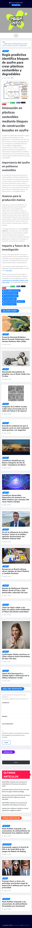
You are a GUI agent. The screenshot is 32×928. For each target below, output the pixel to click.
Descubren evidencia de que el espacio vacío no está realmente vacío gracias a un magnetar (15, 428)
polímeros (21, 301)
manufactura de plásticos (11, 296)
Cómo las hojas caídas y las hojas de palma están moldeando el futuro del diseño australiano (16, 609)
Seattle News (17, 925)
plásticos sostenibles (10, 301)
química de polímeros (10, 304)
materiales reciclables (10, 298)
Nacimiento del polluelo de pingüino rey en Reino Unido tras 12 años (16, 374)
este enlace (9, 270)
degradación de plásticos (11, 293)
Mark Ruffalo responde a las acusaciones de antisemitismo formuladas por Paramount (14, 904)
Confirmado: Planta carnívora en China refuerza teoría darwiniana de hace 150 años (16, 656)
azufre (6, 290)
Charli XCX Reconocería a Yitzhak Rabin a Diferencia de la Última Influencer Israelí (15, 675)
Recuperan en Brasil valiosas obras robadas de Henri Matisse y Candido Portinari (15, 571)
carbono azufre (15, 290)
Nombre (5, 716)
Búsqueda (8, 752)
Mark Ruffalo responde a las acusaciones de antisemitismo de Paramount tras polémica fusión (14, 784)
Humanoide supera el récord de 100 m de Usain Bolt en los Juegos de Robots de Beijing (15, 849)
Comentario (5, 702)
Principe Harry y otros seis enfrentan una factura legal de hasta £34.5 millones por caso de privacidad (16, 797)
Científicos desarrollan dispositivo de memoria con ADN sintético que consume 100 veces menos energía (15, 498)
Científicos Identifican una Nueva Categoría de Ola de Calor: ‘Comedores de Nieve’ (14, 462)
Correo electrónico (8, 724)
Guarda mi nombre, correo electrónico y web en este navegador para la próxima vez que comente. (15, 735)
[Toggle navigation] (16, 35)
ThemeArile (26, 925)
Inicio (3, 42)
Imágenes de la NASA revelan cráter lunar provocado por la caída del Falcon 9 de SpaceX (14, 409)
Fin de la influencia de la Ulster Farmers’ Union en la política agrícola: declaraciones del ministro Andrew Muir (15, 535)
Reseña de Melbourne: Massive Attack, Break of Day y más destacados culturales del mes (15, 590)
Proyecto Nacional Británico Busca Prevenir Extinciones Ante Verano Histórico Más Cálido (15, 339)
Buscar (16, 762)
